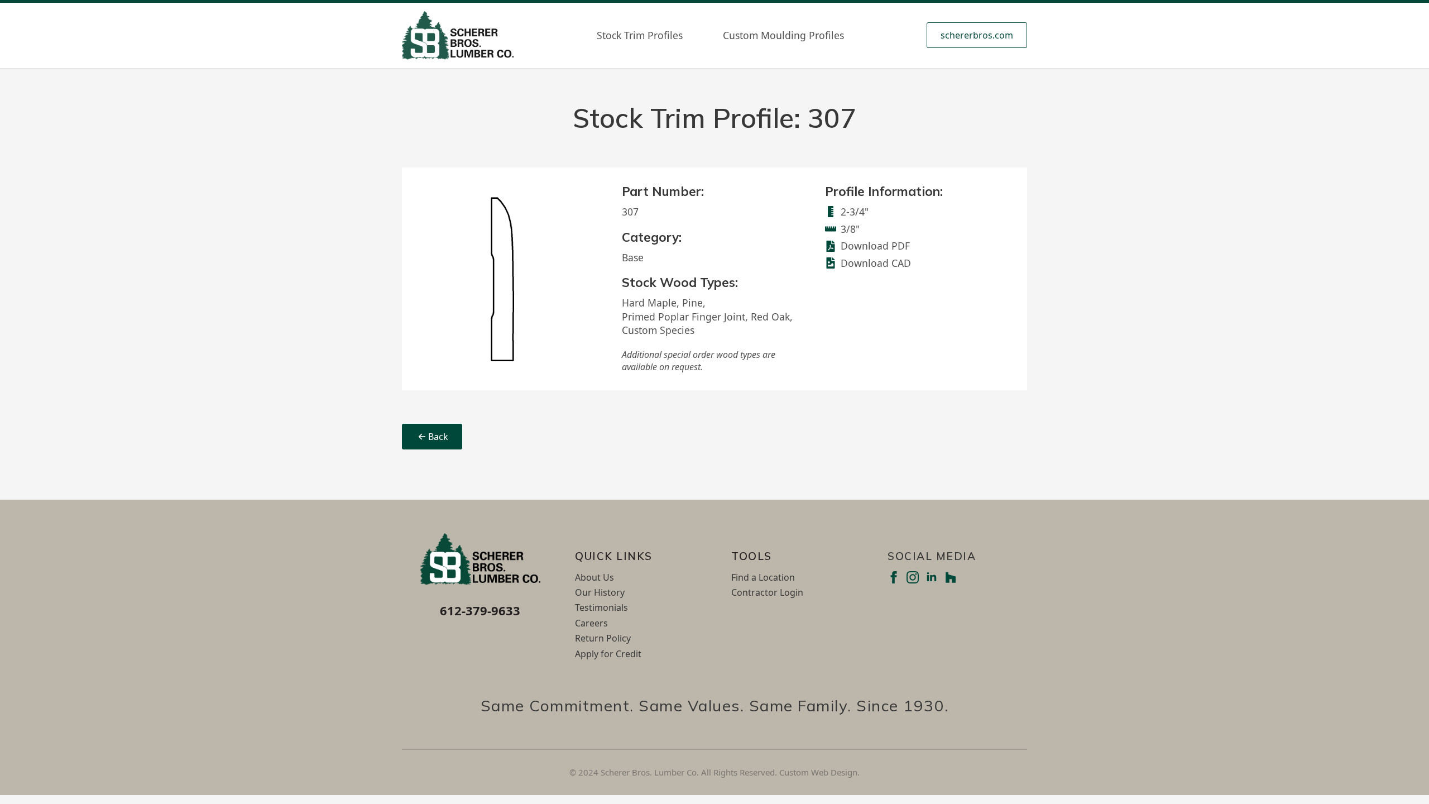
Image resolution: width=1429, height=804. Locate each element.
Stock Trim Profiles (640, 35)
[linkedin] (932, 577)
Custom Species (658, 330)
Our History (600, 592)
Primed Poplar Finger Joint (683, 316)
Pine (692, 302)
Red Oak (770, 316)
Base (633, 257)
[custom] (950, 577)
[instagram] (913, 577)
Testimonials (601, 607)
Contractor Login (767, 592)
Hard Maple (649, 302)
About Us (594, 577)
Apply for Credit (608, 654)
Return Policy (603, 638)
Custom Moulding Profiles (783, 35)
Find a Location (763, 577)
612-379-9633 (480, 610)
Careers (591, 623)
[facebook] (894, 577)
